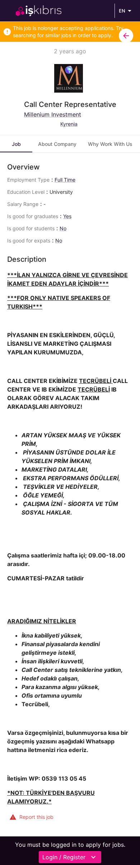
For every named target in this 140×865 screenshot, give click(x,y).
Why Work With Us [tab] (110, 144)
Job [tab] (16, 144)
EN (122, 11)
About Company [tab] (57, 144)
